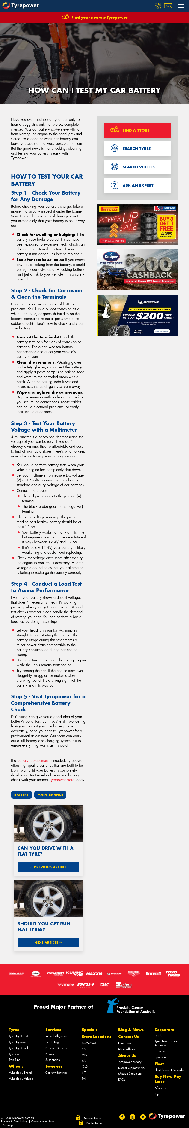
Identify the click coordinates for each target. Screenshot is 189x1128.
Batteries (53, 1066)
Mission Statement (130, 1074)
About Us (127, 1055)
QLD (85, 1067)
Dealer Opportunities (131, 1068)
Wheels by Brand (20, 1073)
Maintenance (50, 795)
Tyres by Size (17, 1042)
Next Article (47, 943)
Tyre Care (15, 1054)
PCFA (158, 1036)
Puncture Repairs (56, 1048)
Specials (89, 1029)
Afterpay (160, 1088)
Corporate (164, 1029)
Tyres (14, 1029)
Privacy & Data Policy (14, 1121)
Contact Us (128, 1036)
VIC (84, 1049)
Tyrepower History (129, 1062)
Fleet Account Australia (169, 1070)
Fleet (159, 1063)
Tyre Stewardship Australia (166, 1043)
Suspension (52, 1060)
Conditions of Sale (42, 1121)
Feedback (124, 1043)
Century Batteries (56, 1073)
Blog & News (131, 1029)
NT (84, 1073)
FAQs (121, 1080)
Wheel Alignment (56, 1036)
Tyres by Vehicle (19, 1048)
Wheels (16, 1066)
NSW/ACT (89, 1043)
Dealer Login (94, 1123)
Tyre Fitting (52, 1042)
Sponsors (160, 1057)
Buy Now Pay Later (168, 1079)
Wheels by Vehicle (21, 1079)
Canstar (160, 1051)
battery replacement (33, 760)
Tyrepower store (61, 779)
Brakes (49, 1054)
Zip (157, 1094)
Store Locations (96, 1036)
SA (84, 1061)
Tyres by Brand (18, 1036)
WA (84, 1055)
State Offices (126, 1049)
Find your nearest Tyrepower (99, 17)
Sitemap (8, 1125)
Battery (21, 795)
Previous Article (50, 867)
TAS (84, 1079)
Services (53, 1029)
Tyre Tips (14, 1060)
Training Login (92, 1118)
